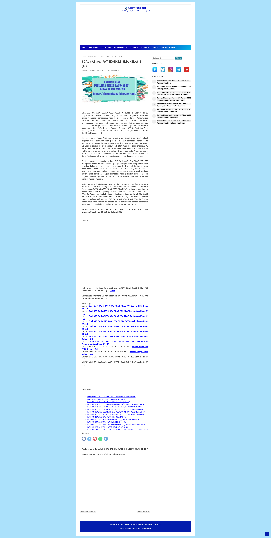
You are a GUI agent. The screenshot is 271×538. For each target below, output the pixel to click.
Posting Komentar (113, 70)
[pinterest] (95, 439)
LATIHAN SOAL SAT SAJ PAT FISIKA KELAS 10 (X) (106, 417)
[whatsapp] (100, 439)
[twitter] (89, 439)
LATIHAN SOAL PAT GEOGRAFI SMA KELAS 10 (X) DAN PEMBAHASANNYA (115, 404)
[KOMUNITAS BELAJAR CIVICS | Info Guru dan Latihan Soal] (135, 8)
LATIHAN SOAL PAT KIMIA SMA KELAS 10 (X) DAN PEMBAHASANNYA (114, 420)
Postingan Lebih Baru (88, 511)
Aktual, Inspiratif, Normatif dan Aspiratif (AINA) (135, 528)
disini (112, 291)
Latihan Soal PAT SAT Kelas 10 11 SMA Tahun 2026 (106, 399)
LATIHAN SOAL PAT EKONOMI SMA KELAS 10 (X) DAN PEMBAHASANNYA (115, 407)
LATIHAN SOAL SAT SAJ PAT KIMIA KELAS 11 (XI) (106, 422)
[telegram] (106, 439)
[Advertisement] (135, 29)
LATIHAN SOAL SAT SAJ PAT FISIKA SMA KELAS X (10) (108, 402)
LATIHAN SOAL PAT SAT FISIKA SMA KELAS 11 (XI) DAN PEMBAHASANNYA (116, 425)
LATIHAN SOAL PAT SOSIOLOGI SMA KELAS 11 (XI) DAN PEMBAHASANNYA (116, 414)
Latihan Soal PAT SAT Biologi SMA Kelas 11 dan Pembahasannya (111, 397)
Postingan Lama (143, 511)
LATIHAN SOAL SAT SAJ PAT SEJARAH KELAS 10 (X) (107, 427)
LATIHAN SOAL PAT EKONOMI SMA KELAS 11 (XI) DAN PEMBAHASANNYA (115, 409)
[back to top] (267, 534)
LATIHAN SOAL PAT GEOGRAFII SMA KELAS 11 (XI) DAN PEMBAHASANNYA (116, 412)
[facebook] (84, 439)
